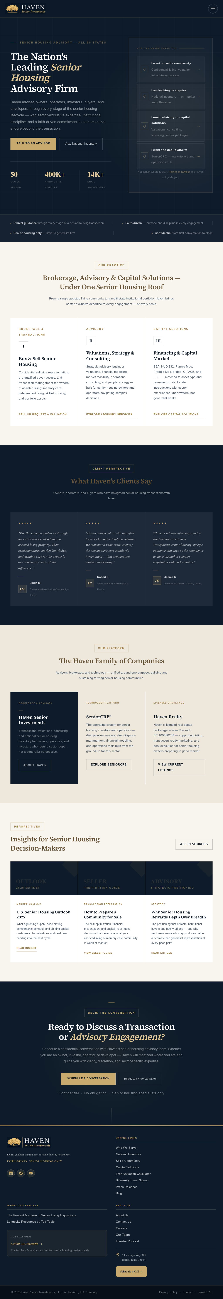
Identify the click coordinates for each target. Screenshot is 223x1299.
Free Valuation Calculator (133, 1173)
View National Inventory (81, 143)
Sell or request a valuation (43, 414)
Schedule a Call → (131, 1271)
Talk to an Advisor (33, 143)
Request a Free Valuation (140, 1078)
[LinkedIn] (11, 1173)
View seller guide (98, 952)
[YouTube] (31, 1173)
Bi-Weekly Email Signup (132, 1180)
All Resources (194, 844)
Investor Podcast (127, 1241)
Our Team (123, 1234)
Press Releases (126, 1187)
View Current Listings (170, 767)
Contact (188, 1292)
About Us (122, 1215)
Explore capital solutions (176, 414)
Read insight (27, 948)
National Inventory (128, 1154)
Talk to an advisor (179, 171)
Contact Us (123, 1221)
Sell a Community (128, 1160)
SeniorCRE (205, 1292)
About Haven (35, 765)
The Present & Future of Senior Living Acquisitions (41, 1215)
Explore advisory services (109, 414)
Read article (161, 952)
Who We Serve (126, 1147)
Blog (119, 1193)
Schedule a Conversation (88, 1078)
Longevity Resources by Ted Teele (31, 1221)
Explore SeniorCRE (109, 764)
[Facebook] (21, 1173)
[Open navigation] (213, 8)
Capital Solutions (127, 1167)
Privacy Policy (168, 1292)
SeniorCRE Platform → (26, 1243)
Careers (121, 1228)
